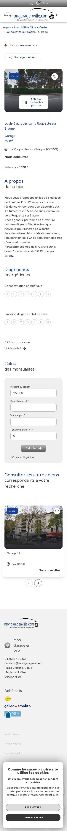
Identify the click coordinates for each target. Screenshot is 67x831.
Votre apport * (17, 415)
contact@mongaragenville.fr (23, 663)
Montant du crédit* (20, 386)
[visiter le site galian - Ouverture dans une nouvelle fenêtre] (17, 706)
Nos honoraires (12, 734)
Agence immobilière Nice (19, 27)
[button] (38, 583)
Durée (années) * (19, 401)
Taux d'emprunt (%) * (21, 429)
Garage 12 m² (15, 553)
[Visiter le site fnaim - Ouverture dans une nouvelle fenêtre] (7, 698)
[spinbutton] (33, 436)
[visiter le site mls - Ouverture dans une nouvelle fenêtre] (12, 714)
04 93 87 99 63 (15, 659)
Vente (43, 27)
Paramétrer (33, 807)
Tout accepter (33, 817)
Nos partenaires (12, 743)
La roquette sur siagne (21, 32)
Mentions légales (13, 753)
